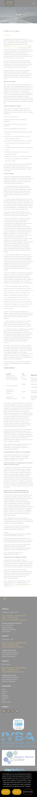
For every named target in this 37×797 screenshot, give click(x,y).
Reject (17, 792)
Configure (28, 792)
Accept (6, 792)
